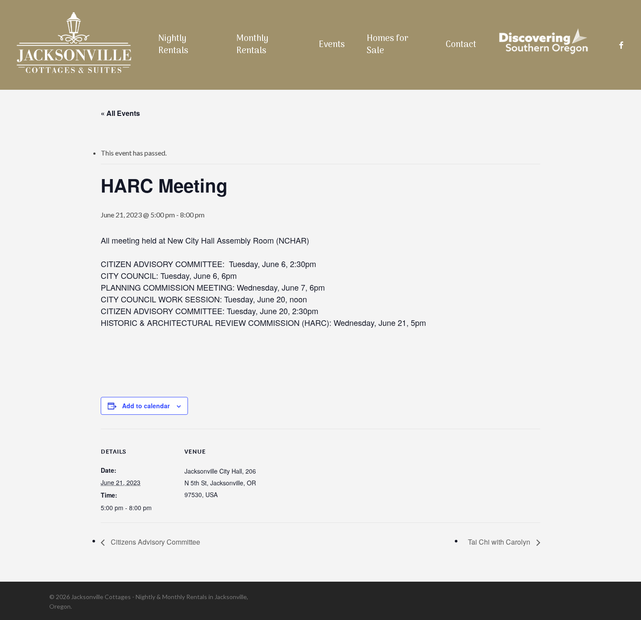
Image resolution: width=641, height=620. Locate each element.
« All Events (120, 113)
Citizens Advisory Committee (154, 542)
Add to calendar (146, 405)
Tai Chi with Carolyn (500, 542)
